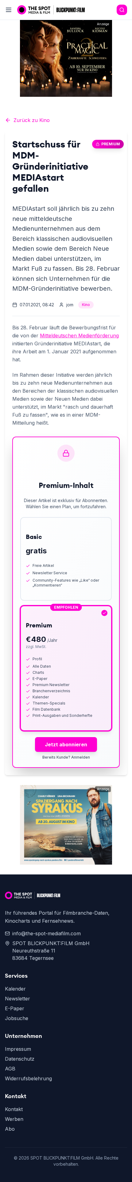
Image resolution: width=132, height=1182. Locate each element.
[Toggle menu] (8, 10)
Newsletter (17, 998)
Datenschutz (19, 1059)
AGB (10, 1069)
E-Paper (14, 1008)
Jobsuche (16, 1018)
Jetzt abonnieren (66, 744)
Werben (14, 1119)
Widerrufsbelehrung (28, 1078)
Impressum (18, 1049)
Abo (10, 1129)
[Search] (122, 10)
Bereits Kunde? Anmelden (66, 757)
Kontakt (14, 1109)
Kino (86, 304)
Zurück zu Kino (32, 120)
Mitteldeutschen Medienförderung (79, 335)
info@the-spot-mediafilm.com (46, 933)
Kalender (15, 989)
